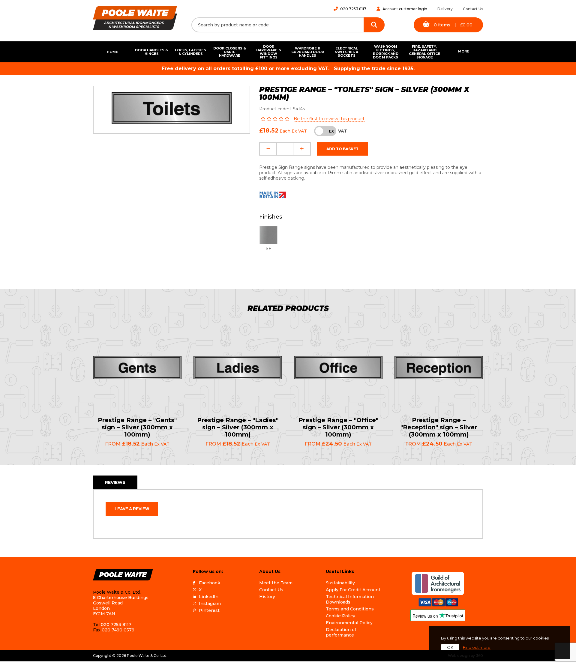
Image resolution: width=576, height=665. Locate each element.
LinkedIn (208, 596)
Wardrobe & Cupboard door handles (307, 52)
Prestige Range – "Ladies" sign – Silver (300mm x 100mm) (237, 427)
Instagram (210, 603)
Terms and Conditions (350, 609)
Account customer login (404, 9)
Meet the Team (275, 583)
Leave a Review (132, 508)
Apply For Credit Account (353, 589)
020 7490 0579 (118, 630)
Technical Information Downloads (350, 599)
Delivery (445, 9)
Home (112, 52)
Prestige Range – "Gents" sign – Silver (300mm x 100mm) (137, 427)
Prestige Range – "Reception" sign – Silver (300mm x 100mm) (438, 427)
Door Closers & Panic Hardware (229, 52)
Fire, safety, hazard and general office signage (424, 51)
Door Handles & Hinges (151, 52)
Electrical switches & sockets (346, 52)
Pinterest (209, 610)
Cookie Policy (340, 616)
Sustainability (340, 583)
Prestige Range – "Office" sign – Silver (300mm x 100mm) (338, 427)
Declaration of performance (341, 632)
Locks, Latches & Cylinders (190, 52)
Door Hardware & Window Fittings (268, 51)
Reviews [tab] (115, 482)
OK (450, 647)
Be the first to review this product (329, 118)
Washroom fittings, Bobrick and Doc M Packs (385, 51)
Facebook (209, 583)
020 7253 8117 (353, 9)
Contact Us (473, 9)
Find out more (476, 647)
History (267, 596)
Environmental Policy (349, 622)
